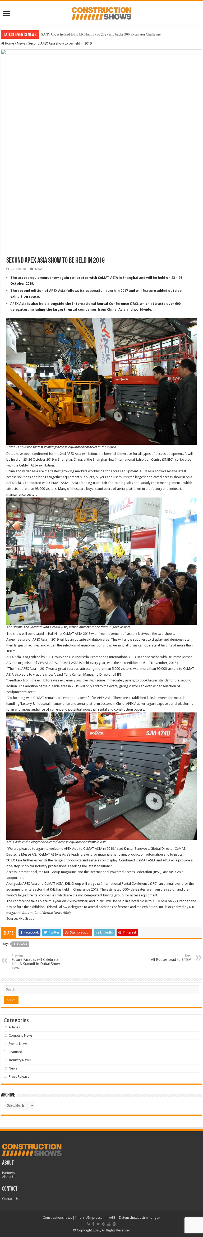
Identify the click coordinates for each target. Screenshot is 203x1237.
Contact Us (10, 1199)
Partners (8, 1173)
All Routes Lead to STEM (171, 958)
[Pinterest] (104, 1224)
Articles (14, 1027)
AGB (112, 1218)
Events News (18, 1044)
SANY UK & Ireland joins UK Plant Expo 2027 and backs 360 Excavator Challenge (101, 34)
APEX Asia (20, 944)
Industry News (20, 1060)
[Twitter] (98, 1224)
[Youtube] (109, 1224)
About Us (9, 1177)
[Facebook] (93, 1224)
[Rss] (89, 1224)
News (21, 43)
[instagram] (114, 1224)
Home (9, 43)
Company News (21, 1035)
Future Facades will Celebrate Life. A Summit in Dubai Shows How (36, 962)
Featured (15, 1052)
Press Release (19, 1076)
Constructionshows (57, 1218)
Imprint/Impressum (90, 1218)
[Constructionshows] (101, 12)
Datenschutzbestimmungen (139, 1218)
